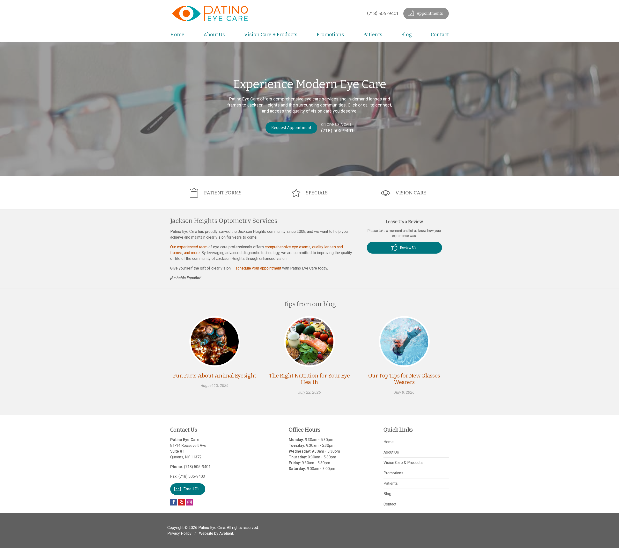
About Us (214, 34)
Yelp (181, 502)
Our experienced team (188, 247)
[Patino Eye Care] (209, 13)
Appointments (429, 13)
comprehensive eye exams (287, 247)
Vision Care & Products (270, 34)
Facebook (173, 502)
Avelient (226, 533)
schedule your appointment (258, 268)
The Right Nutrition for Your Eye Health (309, 379)
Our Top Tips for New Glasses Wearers (404, 379)
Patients (372, 34)
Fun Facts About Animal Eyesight (214, 375)
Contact (440, 34)
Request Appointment (291, 127)
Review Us (407, 248)
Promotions (330, 34)
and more (192, 252)
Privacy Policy (179, 533)
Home (177, 34)
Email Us (191, 489)
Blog (406, 34)
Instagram (189, 502)
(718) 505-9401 (383, 13)
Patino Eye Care (211, 527)
